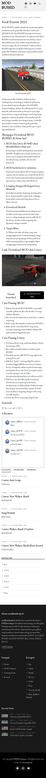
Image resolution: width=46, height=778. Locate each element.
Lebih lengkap (7, 646)
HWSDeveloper (8, 623)
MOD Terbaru (10, 668)
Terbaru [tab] (31, 470)
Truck (6, 570)
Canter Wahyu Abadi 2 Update (18, 529)
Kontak (7, 677)
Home (6, 664)
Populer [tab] (6, 470)
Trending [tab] (18, 470)
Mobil (6, 576)
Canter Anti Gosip (11, 480)
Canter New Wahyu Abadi (15, 496)
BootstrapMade (27, 762)
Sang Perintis (8, 512)
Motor (6, 581)
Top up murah (34, 690)
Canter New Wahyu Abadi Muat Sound (22, 545)
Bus (5, 564)
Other (6, 587)
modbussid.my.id (8, 620)
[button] (30, 283)
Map (6, 593)
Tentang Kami (9, 672)
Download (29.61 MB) (33, 295)
